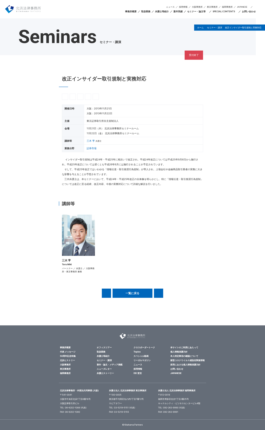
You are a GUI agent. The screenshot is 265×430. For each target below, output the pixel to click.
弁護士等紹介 (162, 11)
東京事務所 (212, 7)
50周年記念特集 (68, 356)
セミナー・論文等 (196, 11)
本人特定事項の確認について (184, 356)
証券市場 (91, 148)
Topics (137, 351)
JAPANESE (242, 7)
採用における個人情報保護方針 (185, 364)
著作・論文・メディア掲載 (110, 364)
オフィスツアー (104, 347)
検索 (255, 7)
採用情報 (183, 7)
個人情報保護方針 (179, 351)
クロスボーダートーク (144, 347)
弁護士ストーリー (105, 373)
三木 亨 (91, 140)
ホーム (200, 27)
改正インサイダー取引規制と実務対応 (243, 27)
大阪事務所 (197, 7)
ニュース (170, 7)
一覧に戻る (132, 293)
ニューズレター (104, 368)
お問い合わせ (249, 11)
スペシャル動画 (141, 356)
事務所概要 (131, 11)
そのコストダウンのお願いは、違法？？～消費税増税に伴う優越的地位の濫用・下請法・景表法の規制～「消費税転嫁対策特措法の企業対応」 (158, 293)
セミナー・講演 (214, 27)
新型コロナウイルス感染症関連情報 (187, 360)
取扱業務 (145, 11)
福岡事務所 (227, 7)
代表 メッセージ (67, 351)
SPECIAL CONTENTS (224, 11)
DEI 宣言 (138, 373)
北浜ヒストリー (67, 360)
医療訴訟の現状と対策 (106, 293)
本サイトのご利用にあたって (184, 347)
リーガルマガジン (142, 360)
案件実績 (178, 11)
